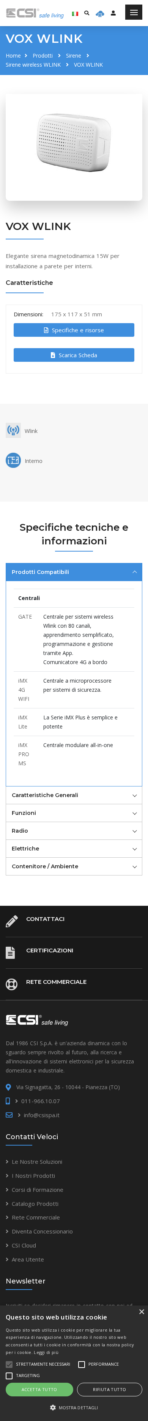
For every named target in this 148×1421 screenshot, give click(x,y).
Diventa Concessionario (42, 1231)
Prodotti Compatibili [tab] (40, 572)
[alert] (74, 1363)
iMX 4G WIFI (23, 689)
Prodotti (43, 55)
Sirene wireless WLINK (33, 64)
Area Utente (28, 1259)
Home (13, 55)
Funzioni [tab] (24, 813)
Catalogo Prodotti (35, 1203)
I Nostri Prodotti (33, 1175)
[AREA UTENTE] (113, 12)
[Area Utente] (100, 13)
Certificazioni (49, 950)
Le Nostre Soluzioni (37, 1161)
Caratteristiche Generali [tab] (45, 795)
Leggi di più (46, 1352)
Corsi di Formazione (37, 1189)
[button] (74, 1407)
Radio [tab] (20, 830)
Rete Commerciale (56, 981)
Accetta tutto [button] (39, 1389)
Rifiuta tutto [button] (109, 1389)
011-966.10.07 (40, 1101)
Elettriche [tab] (25, 848)
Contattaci (45, 918)
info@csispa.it (42, 1115)
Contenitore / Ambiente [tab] (45, 866)
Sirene (73, 55)
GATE (25, 616)
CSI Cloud (24, 1245)
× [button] (141, 1312)
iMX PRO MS (23, 754)
